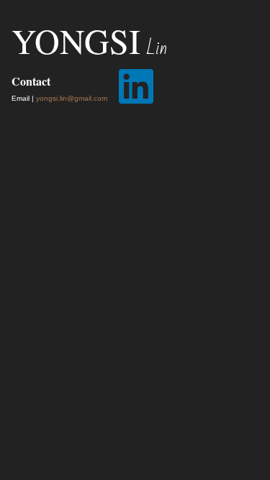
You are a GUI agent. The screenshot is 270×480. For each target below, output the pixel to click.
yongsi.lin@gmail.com (71, 98)
